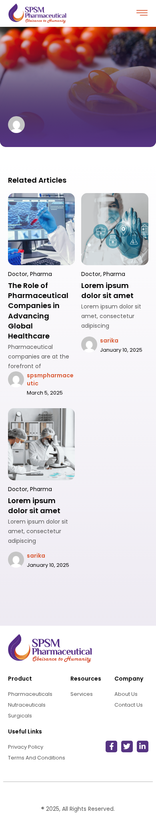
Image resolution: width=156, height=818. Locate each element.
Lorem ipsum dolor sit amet (107, 290)
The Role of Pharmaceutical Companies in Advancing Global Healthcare (38, 310)
